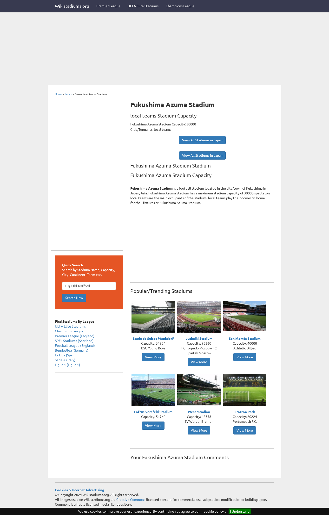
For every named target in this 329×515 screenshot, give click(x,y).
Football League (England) (75, 345)
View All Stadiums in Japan (202, 140)
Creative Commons (130, 500)
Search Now (74, 298)
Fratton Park (245, 412)
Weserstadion (199, 412)
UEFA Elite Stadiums (143, 6)
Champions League (180, 6)
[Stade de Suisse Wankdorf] (154, 317)
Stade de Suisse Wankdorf (153, 339)
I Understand (240, 511)
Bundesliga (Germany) (71, 350)
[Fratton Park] (246, 390)
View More (153, 357)
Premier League (108, 6)
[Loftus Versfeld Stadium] (154, 390)
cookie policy (214, 511)
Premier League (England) (74, 336)
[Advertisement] (164, 49)
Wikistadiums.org (72, 6)
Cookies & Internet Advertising (79, 490)
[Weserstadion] (200, 389)
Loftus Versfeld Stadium (153, 412)
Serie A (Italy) (65, 360)
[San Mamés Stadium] (246, 315)
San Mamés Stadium (245, 339)
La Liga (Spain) (66, 355)
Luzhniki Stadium (198, 339)
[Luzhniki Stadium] (200, 317)
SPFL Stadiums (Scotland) (74, 341)
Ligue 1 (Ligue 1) (67, 365)
